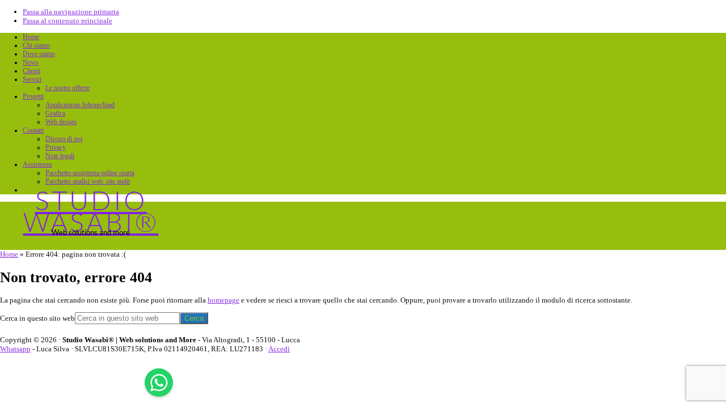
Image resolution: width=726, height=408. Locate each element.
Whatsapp (15, 349)
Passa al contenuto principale (67, 20)
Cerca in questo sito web (37, 318)
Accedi (279, 349)
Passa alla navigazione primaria (71, 11)
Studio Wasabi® (91, 211)
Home (9, 254)
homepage (223, 300)
